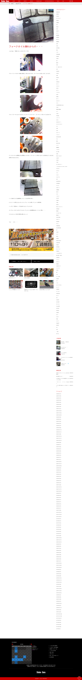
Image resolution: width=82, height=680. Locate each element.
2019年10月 (58, 567)
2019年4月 (58, 580)
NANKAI (57, 56)
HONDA (57, 312)
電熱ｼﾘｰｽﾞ (57, 215)
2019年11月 (58, 565)
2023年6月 (58, 474)
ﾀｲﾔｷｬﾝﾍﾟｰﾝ (58, 187)
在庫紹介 (57, 22)
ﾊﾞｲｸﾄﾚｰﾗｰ (57, 196)
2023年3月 (58, 480)
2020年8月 (58, 546)
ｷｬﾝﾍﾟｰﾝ (57, 33)
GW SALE (57, 308)
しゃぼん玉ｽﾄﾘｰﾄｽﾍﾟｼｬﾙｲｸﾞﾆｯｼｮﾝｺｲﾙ (61, 166)
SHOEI (57, 232)
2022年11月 (58, 489)
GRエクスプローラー (59, 206)
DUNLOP (57, 299)
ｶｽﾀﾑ (57, 24)
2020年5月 (58, 552)
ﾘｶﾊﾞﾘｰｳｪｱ (57, 304)
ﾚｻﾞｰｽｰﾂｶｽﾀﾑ (58, 276)
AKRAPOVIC (58, 242)
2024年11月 (58, 438)
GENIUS (57, 14)
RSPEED (57, 325)
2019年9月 (58, 569)
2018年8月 (58, 597)
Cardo (57, 107)
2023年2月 (58, 482)
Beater (57, 26)
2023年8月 (58, 470)
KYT (57, 297)
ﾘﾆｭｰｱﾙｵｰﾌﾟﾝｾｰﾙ (58, 213)
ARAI (57, 128)
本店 (57, 329)
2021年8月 (58, 520)
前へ (13, 644)
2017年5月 (58, 628)
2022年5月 (58, 501)
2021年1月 (58, 535)
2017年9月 (58, 620)
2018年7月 (58, 599)
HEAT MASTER (58, 136)
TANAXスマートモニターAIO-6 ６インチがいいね (31, 290)
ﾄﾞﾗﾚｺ (57, 282)
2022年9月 (58, 493)
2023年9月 (58, 467)
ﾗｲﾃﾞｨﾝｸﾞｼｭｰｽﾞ (58, 18)
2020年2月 (58, 558)
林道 (57, 141)
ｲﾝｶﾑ (57, 274)
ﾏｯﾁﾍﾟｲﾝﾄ (57, 185)
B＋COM (57, 151)
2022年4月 (58, 503)
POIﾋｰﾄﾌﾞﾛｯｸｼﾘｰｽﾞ (59, 155)
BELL (57, 50)
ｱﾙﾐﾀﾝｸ (57, 119)
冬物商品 (57, 189)
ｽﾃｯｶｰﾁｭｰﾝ (57, 86)
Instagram (70, 1)
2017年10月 (58, 618)
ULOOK (57, 158)
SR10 (57, 28)
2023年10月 (58, 465)
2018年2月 (58, 609)
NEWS (19, 1)
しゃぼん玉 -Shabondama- (43, 678)
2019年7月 (58, 573)
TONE (57, 202)
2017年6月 (58, 626)
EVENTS (25, 1)
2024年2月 (58, 457)
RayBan (57, 263)
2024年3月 (58, 455)
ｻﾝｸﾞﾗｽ (57, 223)
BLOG (58, 1)
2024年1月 (58, 459)
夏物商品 (57, 147)
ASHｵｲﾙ (57, 73)
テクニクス (58, 268)
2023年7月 (58, 472)
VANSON (57, 71)
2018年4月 (58, 605)
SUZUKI (57, 16)
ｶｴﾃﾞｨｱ (57, 98)
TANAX (57, 58)
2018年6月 (58, 601)
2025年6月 (58, 423)
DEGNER (57, 221)
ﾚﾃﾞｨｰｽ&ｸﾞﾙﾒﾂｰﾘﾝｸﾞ (59, 67)
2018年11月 (58, 590)
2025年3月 (58, 429)
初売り (57, 236)
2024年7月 (58, 446)
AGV (57, 69)
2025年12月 (58, 410)
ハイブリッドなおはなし (44, 277)
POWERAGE (58, 225)
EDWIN (57, 238)
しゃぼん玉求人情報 (53, 650)
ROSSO (57, 204)
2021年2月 (58, 533)
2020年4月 (58, 554)
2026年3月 (58, 404)
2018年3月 (58, 607)
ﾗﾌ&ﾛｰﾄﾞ (57, 113)
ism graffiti (58, 306)
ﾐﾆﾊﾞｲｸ (57, 145)
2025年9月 (58, 417)
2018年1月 (58, 611)
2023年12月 (58, 461)
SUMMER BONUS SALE (59, 105)
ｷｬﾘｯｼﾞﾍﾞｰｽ (58, 132)
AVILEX (57, 160)
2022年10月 (58, 491)
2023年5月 (58, 476)
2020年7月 (58, 548)
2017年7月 (58, 624)
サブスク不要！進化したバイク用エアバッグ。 (62, 386)
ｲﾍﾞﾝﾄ (57, 234)
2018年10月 (58, 592)
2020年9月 (58, 544)
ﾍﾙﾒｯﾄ (57, 194)
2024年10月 (58, 440)
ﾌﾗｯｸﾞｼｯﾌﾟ (57, 259)
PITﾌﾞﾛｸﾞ (51, 11)
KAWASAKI (58, 293)
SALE (57, 130)
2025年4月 (58, 427)
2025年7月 (58, 421)
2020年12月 (58, 537)
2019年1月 (58, 586)
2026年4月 (58, 402)
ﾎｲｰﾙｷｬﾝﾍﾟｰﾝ (58, 100)
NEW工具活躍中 (27, 277)
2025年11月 (58, 412)
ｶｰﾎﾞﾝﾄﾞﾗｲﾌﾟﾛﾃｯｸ (58, 285)
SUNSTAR (57, 257)
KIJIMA (57, 96)
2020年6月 (58, 550)
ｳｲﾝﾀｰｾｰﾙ (57, 170)
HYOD (57, 270)
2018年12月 (58, 588)
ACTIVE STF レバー (12, 277)
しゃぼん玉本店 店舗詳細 (53, 645)
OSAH (57, 94)
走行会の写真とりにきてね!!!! (45, 289)
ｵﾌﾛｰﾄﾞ (57, 314)
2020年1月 (58, 561)
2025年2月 (58, 431)
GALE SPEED (58, 217)
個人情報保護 (52, 657)
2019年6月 (58, 575)
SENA (57, 153)
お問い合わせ (52, 653)
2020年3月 (58, 556)
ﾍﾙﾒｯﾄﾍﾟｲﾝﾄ (58, 177)
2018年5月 (58, 603)
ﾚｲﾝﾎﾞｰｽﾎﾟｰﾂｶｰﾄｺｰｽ (59, 124)
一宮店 (51, 9)
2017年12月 (58, 613)
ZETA (57, 43)
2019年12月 (58, 563)
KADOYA (57, 310)
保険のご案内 (52, 652)
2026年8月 (58, 393)
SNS (63, 1)
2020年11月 (58, 539)
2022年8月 (58, 495)
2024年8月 (58, 444)
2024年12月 (58, 436)
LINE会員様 (58, 54)
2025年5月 (58, 425)
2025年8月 (58, 419)
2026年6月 (58, 398)
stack (57, 45)
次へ (30, 644)
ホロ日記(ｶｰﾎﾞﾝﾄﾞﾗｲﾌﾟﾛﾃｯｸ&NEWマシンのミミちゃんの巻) (63, 379)
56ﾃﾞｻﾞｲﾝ (57, 39)
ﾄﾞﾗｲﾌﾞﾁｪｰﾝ (58, 92)
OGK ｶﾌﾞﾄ (57, 31)
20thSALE (57, 81)
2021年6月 (58, 525)
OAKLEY (57, 244)
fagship (57, 20)
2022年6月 (58, 499)
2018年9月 (58, 594)
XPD (57, 179)
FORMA (57, 200)
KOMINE (57, 37)
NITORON (57, 246)
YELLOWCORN (58, 227)
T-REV (57, 162)
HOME (13, 1)
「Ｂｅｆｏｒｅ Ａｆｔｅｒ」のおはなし (62, 382)
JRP (56, 272)
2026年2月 (58, 406)
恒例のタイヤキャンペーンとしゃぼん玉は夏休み (62, 373)
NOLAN (57, 77)
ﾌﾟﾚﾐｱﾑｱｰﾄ (57, 149)
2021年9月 (58, 518)
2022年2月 (58, 508)
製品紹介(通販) (58, 109)
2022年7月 (58, 497)
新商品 (57, 210)
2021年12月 (58, 512)
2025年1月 (58, 434)
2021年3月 (58, 531)
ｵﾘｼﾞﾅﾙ (57, 83)
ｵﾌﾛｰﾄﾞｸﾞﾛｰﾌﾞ (58, 249)
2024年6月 (58, 448)
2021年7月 (58, 522)
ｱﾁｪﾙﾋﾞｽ (57, 316)
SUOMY (57, 278)
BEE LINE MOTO (59, 255)
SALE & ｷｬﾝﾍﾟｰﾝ (58, 122)
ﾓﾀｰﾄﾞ (57, 280)
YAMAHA (57, 251)
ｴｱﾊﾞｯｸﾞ (57, 295)
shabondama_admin (17, 254)
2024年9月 (58, 442)
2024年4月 (58, 453)
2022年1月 (58, 510)
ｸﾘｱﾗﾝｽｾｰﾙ (57, 168)
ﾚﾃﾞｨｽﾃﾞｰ (57, 321)
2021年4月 (58, 529)
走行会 (57, 88)
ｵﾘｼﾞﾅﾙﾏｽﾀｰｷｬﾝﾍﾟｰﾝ (59, 164)
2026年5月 (58, 400)
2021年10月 (58, 516)
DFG (57, 79)
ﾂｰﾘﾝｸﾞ (57, 52)
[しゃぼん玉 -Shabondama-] (5, 1)
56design (57, 208)
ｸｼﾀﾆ (57, 126)
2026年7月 (58, 395)
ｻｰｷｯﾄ (57, 172)
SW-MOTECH (58, 181)
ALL (56, 327)
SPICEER (57, 115)
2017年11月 (58, 616)
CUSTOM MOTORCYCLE (49, 1)
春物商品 (57, 41)
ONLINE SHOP (39, 1)
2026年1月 (58, 408)
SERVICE (31, 1)
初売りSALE (58, 143)
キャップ (57, 287)
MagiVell (57, 323)
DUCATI (57, 198)
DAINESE (57, 289)
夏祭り (57, 62)
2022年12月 (58, 486)
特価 (57, 318)
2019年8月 (58, 571)
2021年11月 (58, 514)
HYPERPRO (58, 183)
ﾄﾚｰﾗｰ (57, 111)
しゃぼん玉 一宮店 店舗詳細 (54, 647)
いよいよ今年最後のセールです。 (15, 289)
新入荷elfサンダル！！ (59, 376)
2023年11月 (58, 463)
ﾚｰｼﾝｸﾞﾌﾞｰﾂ (58, 117)
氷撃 (57, 75)
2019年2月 (58, 584)
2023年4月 (58, 478)
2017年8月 (58, 622)
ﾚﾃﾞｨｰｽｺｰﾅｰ (58, 291)
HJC (56, 60)
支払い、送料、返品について (54, 655)
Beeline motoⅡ (58, 240)
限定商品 (57, 35)
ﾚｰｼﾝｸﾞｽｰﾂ (57, 134)
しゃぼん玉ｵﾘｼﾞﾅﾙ (59, 253)
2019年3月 (58, 582)
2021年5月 (58, 527)
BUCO (57, 191)
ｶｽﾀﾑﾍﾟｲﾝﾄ (57, 261)
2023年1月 (58, 484)
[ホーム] (9, 2)
